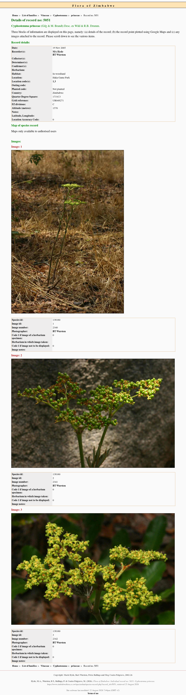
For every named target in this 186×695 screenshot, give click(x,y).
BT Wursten (59, 54)
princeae (75, 15)
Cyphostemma (60, 15)
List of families (29, 15)
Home (15, 15)
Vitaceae (45, 15)
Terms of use (93, 693)
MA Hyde (58, 51)
